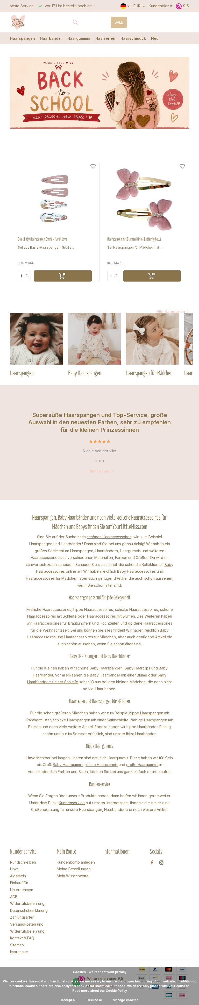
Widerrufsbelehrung (27, 903)
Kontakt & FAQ (22, 938)
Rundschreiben (23, 862)
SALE (119, 22)
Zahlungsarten (22, 917)
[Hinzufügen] (63, 276)
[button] (96, 461)
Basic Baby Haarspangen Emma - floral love (42, 239)
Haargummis (78, 38)
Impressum (19, 951)
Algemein (18, 876)
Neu (155, 38)
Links (14, 869)
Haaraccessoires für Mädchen (90, 637)
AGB (13, 896)
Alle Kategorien (171, 311)
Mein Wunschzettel (73, 876)
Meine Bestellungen (74, 869)
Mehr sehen (100, 471)
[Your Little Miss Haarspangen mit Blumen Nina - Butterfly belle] (144, 199)
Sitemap (17, 945)
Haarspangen (22, 38)
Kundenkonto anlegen (76, 862)
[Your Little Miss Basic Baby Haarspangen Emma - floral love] (55, 199)
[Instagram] (161, 863)
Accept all (68, 1000)
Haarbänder (51, 38)
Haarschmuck (133, 38)
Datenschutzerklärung (29, 910)
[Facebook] (152, 863)
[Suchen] (75, 22)
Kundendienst (160, 6)
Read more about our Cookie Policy (99, 991)
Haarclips (142, 668)
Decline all (94, 1000)
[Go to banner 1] (99, 93)
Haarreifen (105, 38)
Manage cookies (125, 1000)
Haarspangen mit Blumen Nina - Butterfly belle (134, 239)
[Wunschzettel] (93, 167)
